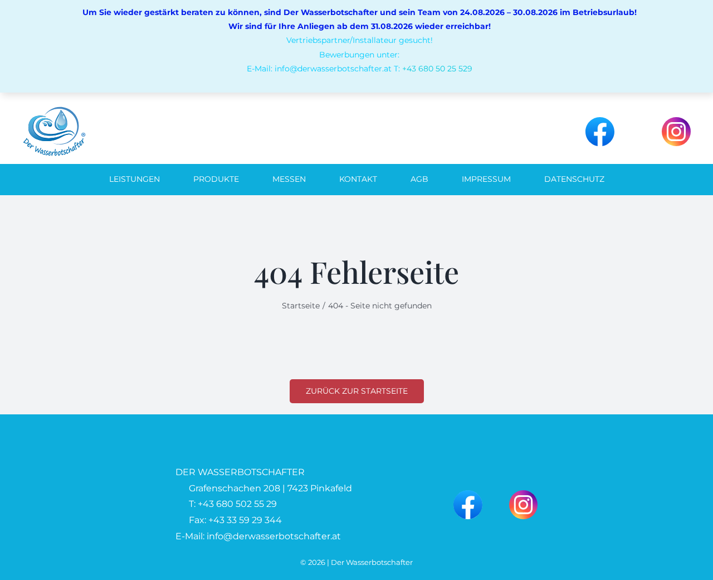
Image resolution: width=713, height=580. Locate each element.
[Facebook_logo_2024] (599, 121)
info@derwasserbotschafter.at (274, 536)
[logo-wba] (54, 110)
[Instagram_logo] (676, 121)
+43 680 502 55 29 (237, 504)
